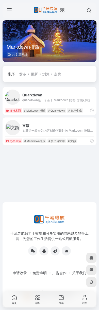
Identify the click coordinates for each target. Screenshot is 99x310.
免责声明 (39, 272)
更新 (34, 73)
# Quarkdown (56, 110)
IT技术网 (15, 110)
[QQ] (43, 250)
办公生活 (15, 141)
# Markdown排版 (34, 110)
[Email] (66, 250)
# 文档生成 (75, 110)
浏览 (46, 73)
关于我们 (79, 272)
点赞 (57, 73)
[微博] (55, 250)
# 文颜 (72, 141)
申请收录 (20, 272)
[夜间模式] (91, 282)
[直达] (92, 110)
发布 (22, 73)
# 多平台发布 (56, 141)
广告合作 (59, 272)
